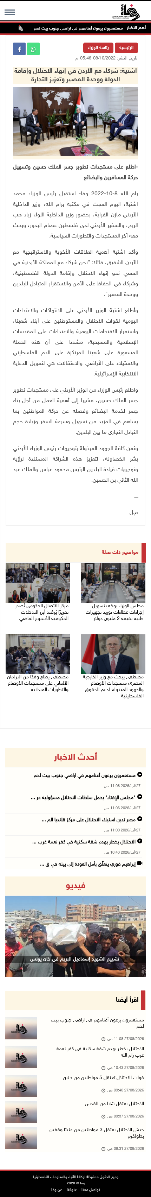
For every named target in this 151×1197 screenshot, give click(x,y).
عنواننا (72, 1190)
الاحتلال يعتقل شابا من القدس (114, 1104)
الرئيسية (126, 47)
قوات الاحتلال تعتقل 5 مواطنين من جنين (103, 1078)
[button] (15, 926)
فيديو (76, 886)
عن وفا (56, 1190)
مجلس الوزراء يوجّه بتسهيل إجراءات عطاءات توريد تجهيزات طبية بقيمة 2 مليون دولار (115, 612)
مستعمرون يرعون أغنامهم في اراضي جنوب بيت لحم (91, 28)
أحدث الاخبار (75, 757)
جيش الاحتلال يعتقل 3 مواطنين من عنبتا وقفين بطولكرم (97, 1133)
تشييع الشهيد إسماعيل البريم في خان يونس (74, 959)
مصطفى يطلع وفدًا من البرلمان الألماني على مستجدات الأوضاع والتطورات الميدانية (37, 683)
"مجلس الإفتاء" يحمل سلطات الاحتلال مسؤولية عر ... (83, 798)
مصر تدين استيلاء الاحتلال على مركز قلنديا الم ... (89, 820)
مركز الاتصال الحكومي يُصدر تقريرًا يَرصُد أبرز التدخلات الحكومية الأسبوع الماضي (41, 612)
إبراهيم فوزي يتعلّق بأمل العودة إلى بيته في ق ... (88, 864)
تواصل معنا (90, 1190)
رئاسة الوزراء (98, 47)
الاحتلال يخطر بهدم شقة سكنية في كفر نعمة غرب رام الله (100, 1052)
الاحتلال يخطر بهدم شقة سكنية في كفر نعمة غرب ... (84, 842)
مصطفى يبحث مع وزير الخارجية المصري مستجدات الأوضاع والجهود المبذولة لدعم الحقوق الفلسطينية (113, 686)
